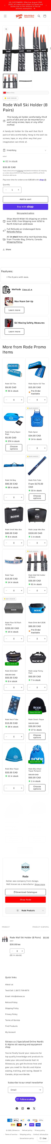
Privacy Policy (11, 1014)
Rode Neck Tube (11, 719)
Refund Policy (11, 1002)
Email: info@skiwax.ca (15, 996)
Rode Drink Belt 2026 (37, 623)
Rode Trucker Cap (35, 823)
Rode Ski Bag (10, 480)
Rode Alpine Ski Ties (37, 384)
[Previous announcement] (5, 5)
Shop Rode (25, 899)
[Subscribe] (40, 1090)
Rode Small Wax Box (13, 529)
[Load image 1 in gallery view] (10, 81)
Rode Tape (9, 575)
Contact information (40, 1134)
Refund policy (27, 1130)
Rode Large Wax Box (37, 529)
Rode (25, 876)
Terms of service (11, 1134)
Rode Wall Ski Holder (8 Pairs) (37, 576)
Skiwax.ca (15, 1130)
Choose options (14, 447)
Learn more (14, 310)
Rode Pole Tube (35, 480)
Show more (40, 884)
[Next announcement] (46, 5)
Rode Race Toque (12, 823)
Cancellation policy (27, 1138)
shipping (20, 171)
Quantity (6, 184)
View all (25, 850)
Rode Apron (33, 432)
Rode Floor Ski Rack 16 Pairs (13, 624)
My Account (10, 1032)
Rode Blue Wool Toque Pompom (35, 770)
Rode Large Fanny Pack (36, 672)
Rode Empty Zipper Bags (12, 433)
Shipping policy (25, 1134)
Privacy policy (40, 1130)
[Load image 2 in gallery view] (25, 81)
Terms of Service (12, 1020)
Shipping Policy (14, 242)
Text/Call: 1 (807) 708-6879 (17, 990)
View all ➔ (27, 289)
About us (9, 984)
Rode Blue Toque (12, 769)
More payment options (25, 213)
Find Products (11, 1026)
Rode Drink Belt (11, 671)
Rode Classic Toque (36, 719)
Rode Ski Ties (10, 384)
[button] (5, 16)
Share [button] (8, 249)
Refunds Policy (14, 231)
